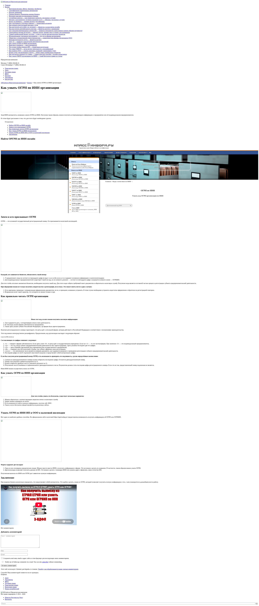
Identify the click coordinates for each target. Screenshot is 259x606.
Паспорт (8, 76)
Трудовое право (10, 72)
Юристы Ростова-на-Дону (14, 597)
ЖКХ (7, 74)
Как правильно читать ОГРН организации (23, 129)
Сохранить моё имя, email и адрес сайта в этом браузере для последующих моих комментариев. (36, 558)
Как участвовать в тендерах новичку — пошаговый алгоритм (30, 23)
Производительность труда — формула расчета (25, 40)
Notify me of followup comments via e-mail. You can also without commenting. (33, 562)
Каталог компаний (15, 12)
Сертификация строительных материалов (23, 10)
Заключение (13, 134)
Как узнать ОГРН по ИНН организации (23, 43)
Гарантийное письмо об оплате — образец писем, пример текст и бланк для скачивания (39, 32)
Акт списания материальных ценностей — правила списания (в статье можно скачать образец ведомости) (45, 31)
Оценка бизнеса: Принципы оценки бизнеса (24, 14)
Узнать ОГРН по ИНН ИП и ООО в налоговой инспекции (29, 132)
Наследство (9, 79)
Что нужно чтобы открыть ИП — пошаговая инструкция (28, 47)
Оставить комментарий (9, 565)
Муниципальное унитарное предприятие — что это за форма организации (35, 36)
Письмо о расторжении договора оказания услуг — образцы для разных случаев (37, 20)
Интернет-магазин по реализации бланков (23, 16)
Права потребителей (12, 589)
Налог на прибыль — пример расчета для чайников (27, 21)
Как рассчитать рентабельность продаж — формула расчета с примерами (34, 29)
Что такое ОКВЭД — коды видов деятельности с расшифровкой (31, 49)
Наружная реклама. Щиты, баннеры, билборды (25, 9)
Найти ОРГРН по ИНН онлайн (20, 125)
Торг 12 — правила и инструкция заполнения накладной (28, 41)
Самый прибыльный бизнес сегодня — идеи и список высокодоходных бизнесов (37, 34)
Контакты (8, 599)
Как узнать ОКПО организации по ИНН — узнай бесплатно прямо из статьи (35, 56)
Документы (9, 77)
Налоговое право (11, 587)
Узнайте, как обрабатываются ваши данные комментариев (58, 569)
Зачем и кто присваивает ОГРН (20, 127)
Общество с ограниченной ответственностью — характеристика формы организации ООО (40, 38)
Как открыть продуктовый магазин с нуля (23, 25)
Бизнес (7, 7)
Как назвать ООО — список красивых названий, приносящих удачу (32, 51)
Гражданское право (11, 68)
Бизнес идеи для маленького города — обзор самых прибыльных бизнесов (35, 52)
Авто (6, 70)
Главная (7, 5)
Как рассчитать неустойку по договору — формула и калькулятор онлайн (34, 27)
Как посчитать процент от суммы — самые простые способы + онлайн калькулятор (38, 54)
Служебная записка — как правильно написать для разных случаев (32, 18)
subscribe (45, 562)
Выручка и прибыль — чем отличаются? (23, 45)
